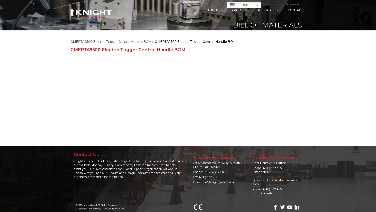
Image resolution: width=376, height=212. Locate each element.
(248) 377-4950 (213, 172)
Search (292, 4)
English (241, 5)
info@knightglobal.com (218, 182)
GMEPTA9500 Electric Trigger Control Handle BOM (111, 42)
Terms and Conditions (113, 208)
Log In (272, 4)
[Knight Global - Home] (91, 13)
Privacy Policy (94, 208)
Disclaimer (80, 208)
